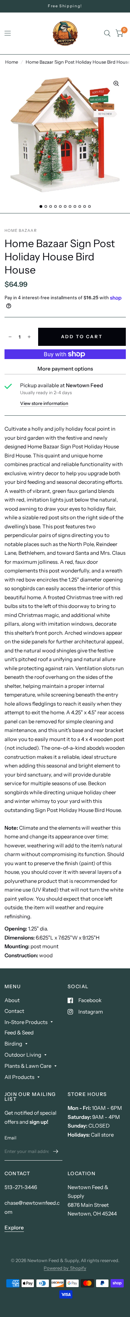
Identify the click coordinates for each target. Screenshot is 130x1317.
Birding (13, 1043)
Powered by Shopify (65, 1268)
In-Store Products (26, 1022)
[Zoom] (116, 83)
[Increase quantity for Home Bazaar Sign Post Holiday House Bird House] (29, 336)
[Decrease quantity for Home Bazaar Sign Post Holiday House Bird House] (10, 336)
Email (10, 1137)
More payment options (65, 368)
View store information (44, 403)
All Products (19, 1077)
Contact (14, 1011)
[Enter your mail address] (55, 1152)
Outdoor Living (23, 1054)
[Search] (107, 33)
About (12, 1000)
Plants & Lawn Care (28, 1066)
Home (11, 62)
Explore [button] (14, 1227)
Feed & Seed (19, 1032)
